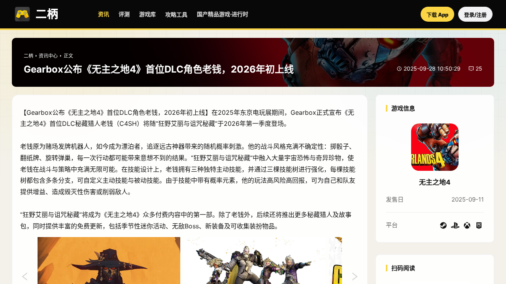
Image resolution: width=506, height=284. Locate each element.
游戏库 (147, 14)
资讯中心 (48, 56)
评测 (124, 14)
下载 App (437, 14)
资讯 (103, 14)
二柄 (28, 56)
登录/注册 (475, 14)
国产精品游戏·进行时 (222, 14)
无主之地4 (435, 182)
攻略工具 (176, 14)
